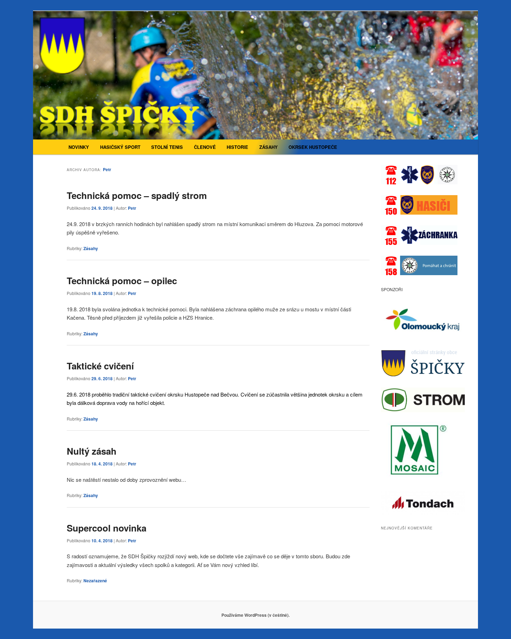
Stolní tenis (167, 147)
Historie (237, 147)
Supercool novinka (106, 527)
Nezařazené (95, 580)
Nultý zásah (91, 451)
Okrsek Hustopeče (313, 147)
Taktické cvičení (100, 365)
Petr (107, 169)
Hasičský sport (120, 147)
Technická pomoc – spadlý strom (137, 195)
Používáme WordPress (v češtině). (255, 615)
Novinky (78, 147)
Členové (205, 147)
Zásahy (268, 147)
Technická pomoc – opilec (122, 280)
